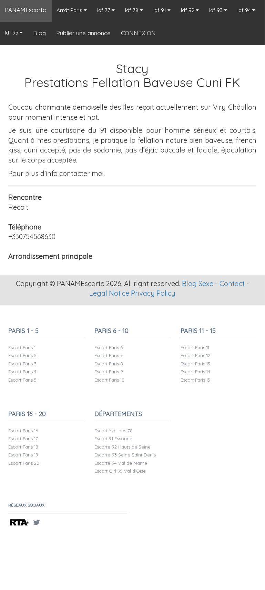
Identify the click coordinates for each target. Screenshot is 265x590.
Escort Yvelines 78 (113, 430)
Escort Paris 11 (195, 347)
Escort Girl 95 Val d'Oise (120, 471)
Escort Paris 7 (108, 355)
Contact (232, 283)
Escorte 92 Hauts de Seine (122, 447)
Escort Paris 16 (23, 430)
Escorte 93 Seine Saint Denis (125, 455)
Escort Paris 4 (22, 371)
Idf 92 (188, 10)
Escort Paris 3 (22, 363)
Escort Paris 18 (23, 447)
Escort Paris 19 (23, 455)
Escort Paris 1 (21, 347)
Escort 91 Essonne (113, 438)
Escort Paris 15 (195, 380)
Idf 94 (244, 10)
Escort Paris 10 (109, 380)
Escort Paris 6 (108, 347)
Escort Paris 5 (22, 380)
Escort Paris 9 (108, 371)
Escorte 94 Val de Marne (120, 463)
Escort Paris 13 (195, 363)
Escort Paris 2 (22, 355)
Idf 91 (160, 10)
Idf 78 (132, 10)
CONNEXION (138, 33)
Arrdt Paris (70, 10)
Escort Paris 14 (195, 371)
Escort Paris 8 (108, 363)
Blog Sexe (197, 283)
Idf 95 (12, 32)
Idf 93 (216, 10)
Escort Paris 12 (195, 355)
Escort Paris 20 (23, 463)
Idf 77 (104, 10)
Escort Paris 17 (23, 438)
